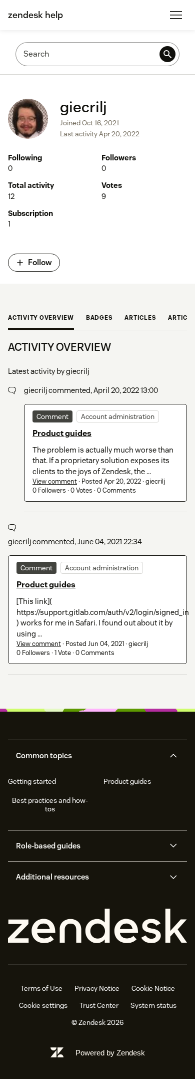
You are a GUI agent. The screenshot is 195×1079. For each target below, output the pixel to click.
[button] (89, 755)
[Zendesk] (97, 926)
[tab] (41, 319)
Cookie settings (43, 1005)
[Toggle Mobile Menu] (176, 15)
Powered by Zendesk (110, 1052)
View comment (54, 481)
